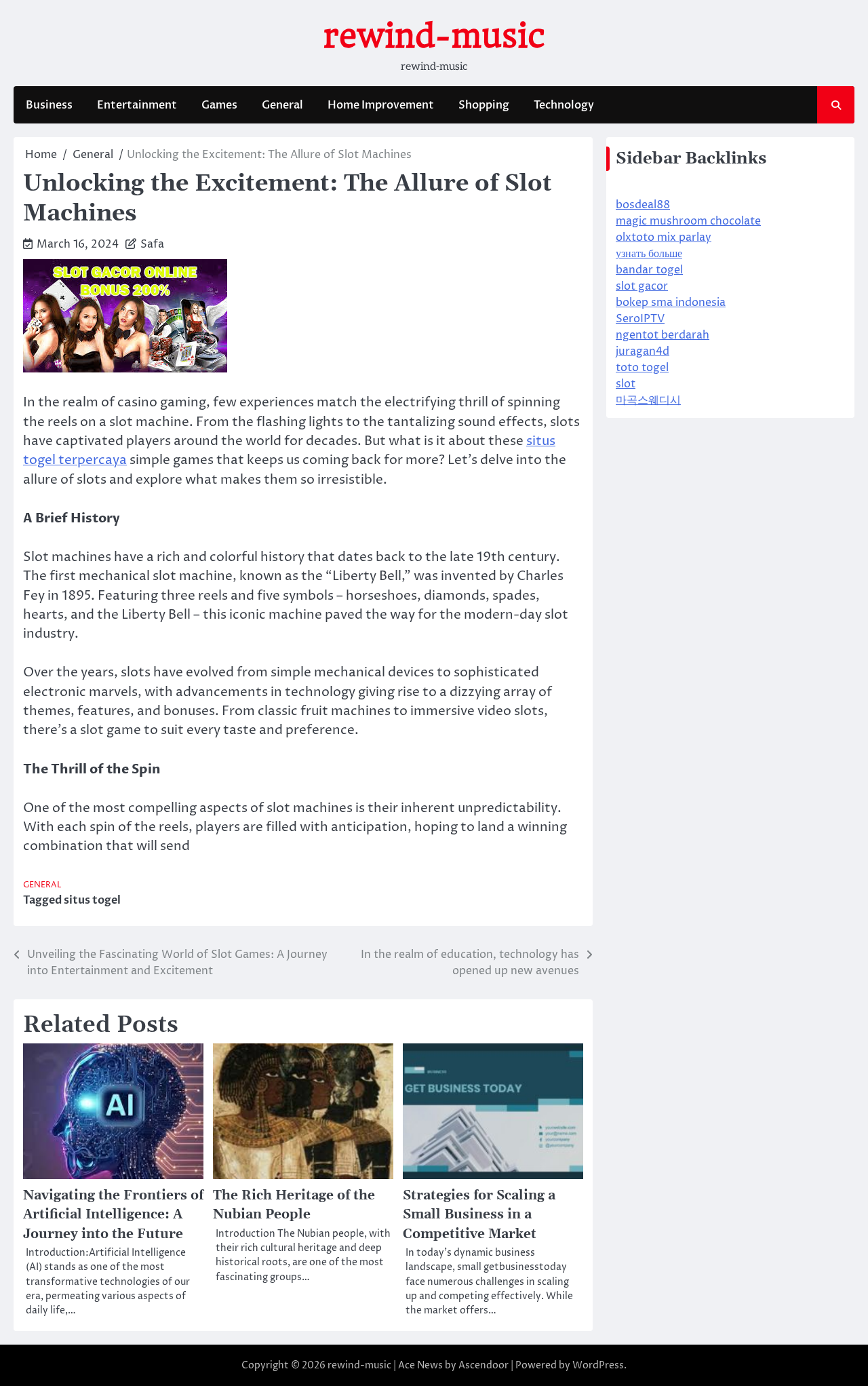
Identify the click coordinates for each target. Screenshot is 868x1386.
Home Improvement (381, 105)
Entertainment (137, 105)
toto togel (642, 367)
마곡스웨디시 (648, 400)
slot (625, 384)
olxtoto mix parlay (663, 237)
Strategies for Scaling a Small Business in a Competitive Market (479, 1214)
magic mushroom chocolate (688, 221)
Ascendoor (483, 1365)
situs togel (92, 900)
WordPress (598, 1365)
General (282, 105)
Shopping (483, 105)
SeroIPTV (640, 318)
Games (219, 105)
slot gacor (642, 286)
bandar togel (649, 270)
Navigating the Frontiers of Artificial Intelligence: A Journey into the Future (113, 1214)
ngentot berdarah (662, 335)
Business (49, 105)
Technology (564, 105)
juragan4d (642, 351)
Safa (152, 244)
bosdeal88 (643, 204)
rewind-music (434, 36)
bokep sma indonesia (671, 302)
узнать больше (649, 253)
